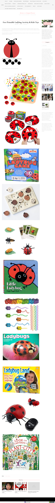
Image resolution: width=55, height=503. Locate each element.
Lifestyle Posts (20, 6)
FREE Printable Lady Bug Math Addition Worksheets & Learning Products (33, 492)
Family (6, 1)
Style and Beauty (28, 6)
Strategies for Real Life (22, 3)
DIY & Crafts (45, 1)
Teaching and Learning (18, 1)
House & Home (46, 3)
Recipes (14, 3)
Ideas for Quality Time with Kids (35, 1)
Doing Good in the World (38, 3)
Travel (34, 6)
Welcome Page (19, 8)
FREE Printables (26, 1)
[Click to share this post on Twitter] (6, 476)
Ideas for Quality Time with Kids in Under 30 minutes (21, 20)
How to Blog (39, 6)
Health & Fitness (7, 3)
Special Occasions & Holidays (10, 6)
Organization (30, 3)
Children (10, 1)
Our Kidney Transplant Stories (10, 8)
